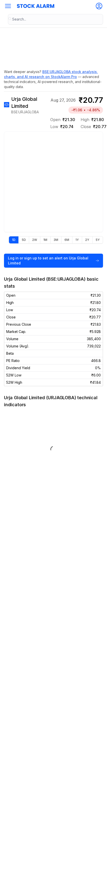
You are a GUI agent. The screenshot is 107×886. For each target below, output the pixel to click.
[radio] (13, 239)
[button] (8, 6)
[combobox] (55, 19)
